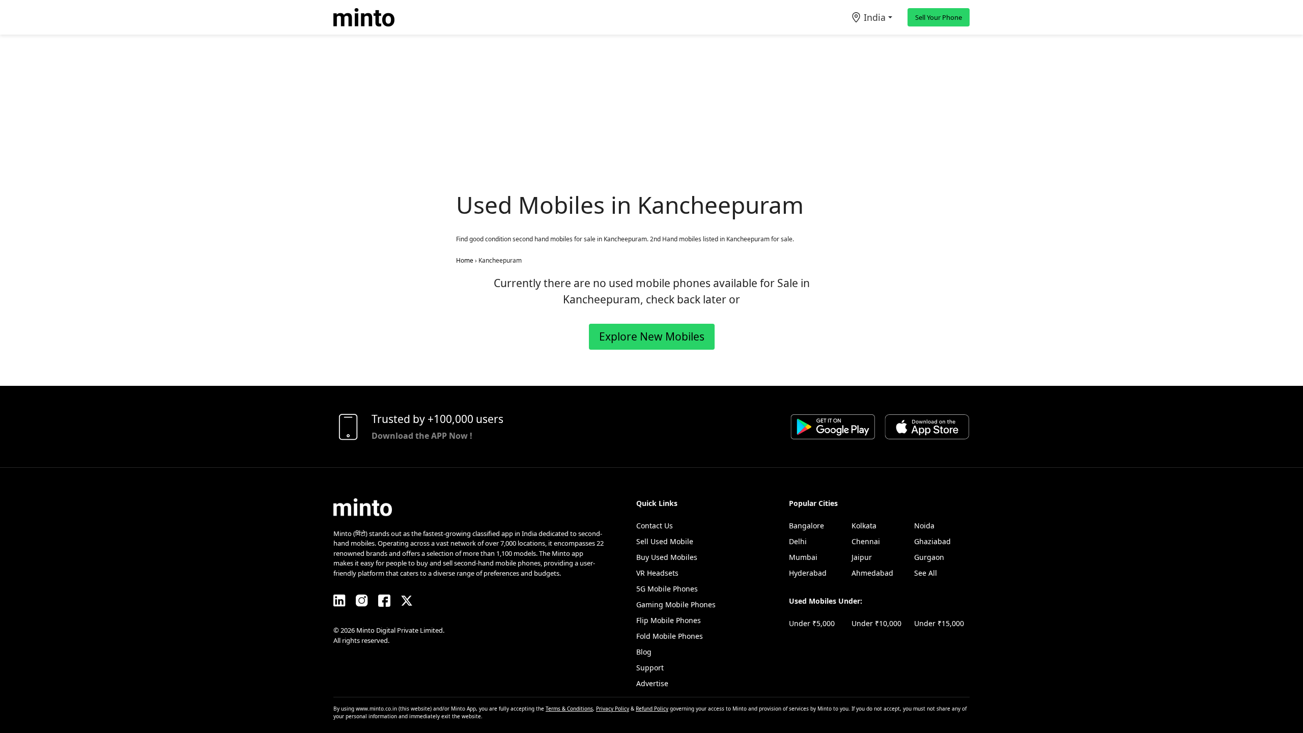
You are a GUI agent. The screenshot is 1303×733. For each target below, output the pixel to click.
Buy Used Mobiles (666, 557)
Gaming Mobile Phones (676, 604)
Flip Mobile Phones (668, 620)
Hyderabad (808, 573)
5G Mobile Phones (667, 589)
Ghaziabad (932, 541)
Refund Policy (652, 708)
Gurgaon (929, 557)
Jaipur (862, 557)
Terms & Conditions (569, 708)
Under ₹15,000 (939, 623)
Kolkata (864, 525)
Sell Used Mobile (664, 541)
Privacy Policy (612, 708)
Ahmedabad (872, 573)
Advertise (652, 683)
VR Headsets (657, 573)
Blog (644, 652)
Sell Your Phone (938, 17)
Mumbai (803, 557)
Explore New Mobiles (651, 336)
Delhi (798, 541)
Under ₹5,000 (812, 623)
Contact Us (654, 525)
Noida (924, 525)
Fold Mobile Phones (669, 636)
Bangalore (806, 525)
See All (925, 573)
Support (650, 667)
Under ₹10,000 (876, 623)
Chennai (866, 541)
